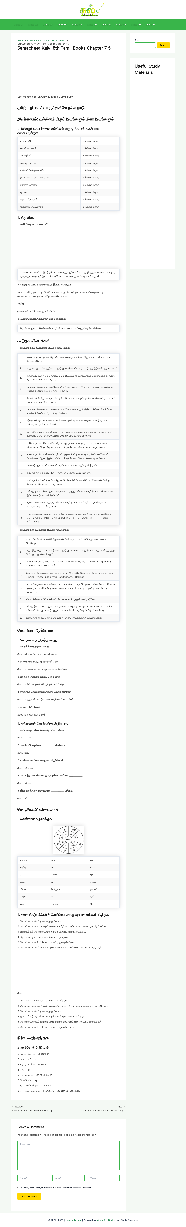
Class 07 (106, 24)
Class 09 (136, 24)
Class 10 (150, 24)
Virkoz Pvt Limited (106, 1220)
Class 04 (62, 24)
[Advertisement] (68, 75)
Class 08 (121, 24)
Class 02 (33, 24)
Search (138, 40)
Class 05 (77, 24)
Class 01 (18, 24)
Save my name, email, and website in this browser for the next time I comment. (56, 1187)
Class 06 (92, 24)
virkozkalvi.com (73, 1220)
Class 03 (48, 24)
